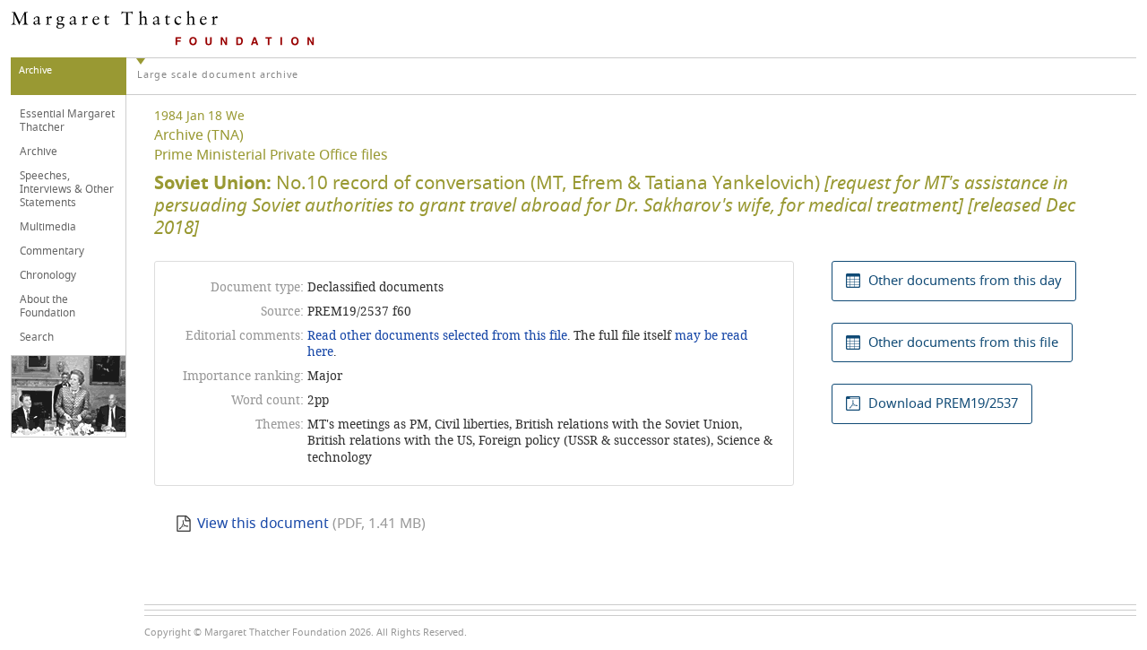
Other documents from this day (965, 280)
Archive (38, 151)
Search (37, 337)
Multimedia (48, 227)
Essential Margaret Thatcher (67, 120)
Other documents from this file (963, 342)
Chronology (48, 275)
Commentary (52, 251)
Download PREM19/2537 (943, 403)
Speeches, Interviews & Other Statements (67, 189)
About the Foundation (47, 306)
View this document (263, 524)
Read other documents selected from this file (437, 335)
